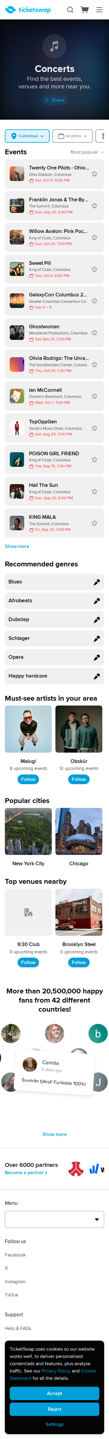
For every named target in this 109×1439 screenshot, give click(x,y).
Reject (54, 1409)
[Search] (70, 10)
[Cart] (85, 10)
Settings (55, 1424)
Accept (54, 1393)
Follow (28, 779)
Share (57, 100)
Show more (17, 546)
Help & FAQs (18, 1328)
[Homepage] (28, 10)
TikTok (11, 1295)
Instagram (15, 1282)
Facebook (15, 1255)
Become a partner (24, 1173)
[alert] (54, 1387)
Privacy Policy (56, 1371)
